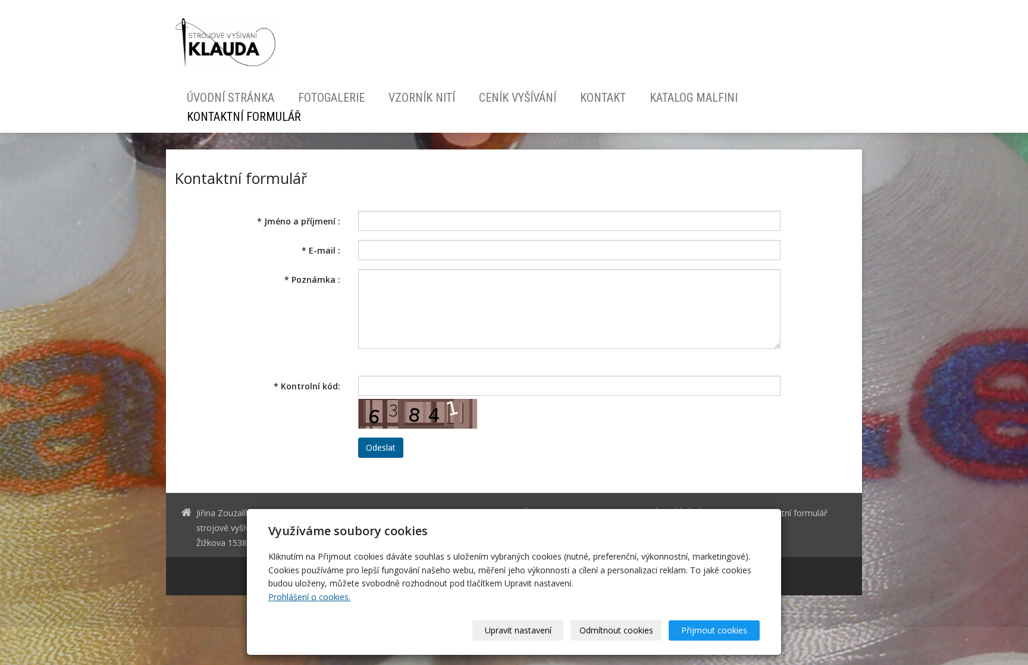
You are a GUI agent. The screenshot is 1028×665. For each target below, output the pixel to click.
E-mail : (321, 250)
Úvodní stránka (230, 97)
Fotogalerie (331, 97)
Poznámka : (312, 279)
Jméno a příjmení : (298, 221)
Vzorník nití (421, 97)
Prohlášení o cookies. (309, 596)
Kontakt (603, 97)
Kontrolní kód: (307, 386)
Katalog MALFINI (694, 97)
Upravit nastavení (518, 630)
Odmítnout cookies (616, 630)
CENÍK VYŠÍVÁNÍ (517, 97)
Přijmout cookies (714, 630)
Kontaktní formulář (244, 117)
